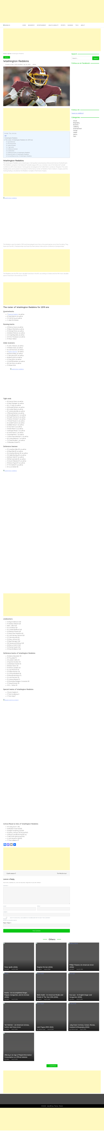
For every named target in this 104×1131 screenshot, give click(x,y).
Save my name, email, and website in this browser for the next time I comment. (30, 917)
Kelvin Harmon (13, 351)
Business (70, 25)
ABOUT (83, 25)
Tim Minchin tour (62, 873)
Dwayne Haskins (13, 314)
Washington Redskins (11, 138)
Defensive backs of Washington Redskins (19, 152)
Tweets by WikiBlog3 (78, 113)
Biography (31, 25)
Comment (6, 885)
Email (39, 906)
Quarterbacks (11, 141)
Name (5, 906)
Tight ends (11, 147)
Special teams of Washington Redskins (18, 154)
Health (75, 132)
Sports (63, 25)
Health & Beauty (53, 25)
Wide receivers (12, 145)
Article (75, 121)
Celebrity (76, 126)
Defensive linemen (13, 149)
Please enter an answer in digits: (10, 919)
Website (5, 912)
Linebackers (11, 150)
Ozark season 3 (11, 873)
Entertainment (41, 25)
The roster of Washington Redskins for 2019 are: (19, 140)
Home (24, 25)
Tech (76, 25)
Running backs (12, 143)
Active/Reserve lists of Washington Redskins (20, 156)
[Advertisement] (49, 11)
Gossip (75, 130)
